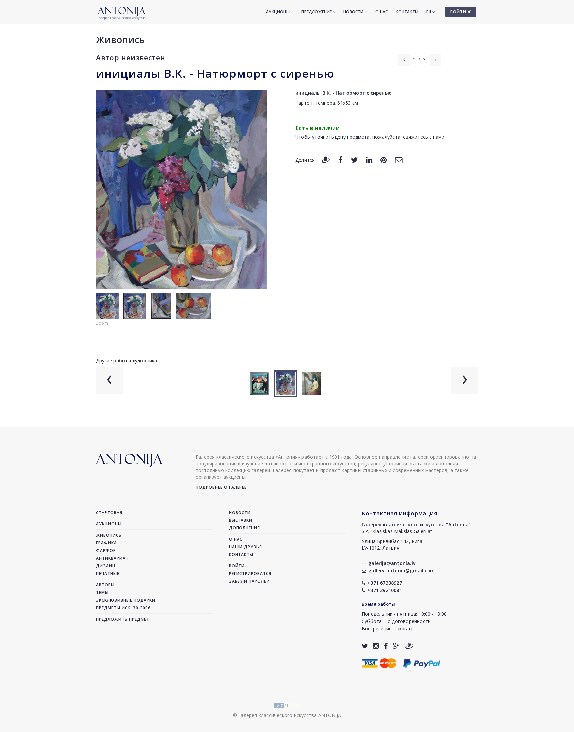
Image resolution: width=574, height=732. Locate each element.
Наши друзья (245, 547)
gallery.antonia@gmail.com (401, 570)
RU (429, 12)
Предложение (317, 12)
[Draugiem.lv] (326, 159)
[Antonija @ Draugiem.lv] (409, 645)
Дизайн (105, 566)
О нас (381, 12)
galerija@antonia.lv (391, 563)
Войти (237, 566)
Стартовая (109, 512)
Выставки (240, 520)
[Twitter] (354, 159)
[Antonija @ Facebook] (386, 645)
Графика (106, 543)
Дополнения (244, 528)
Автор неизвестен (130, 57)
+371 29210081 (384, 590)
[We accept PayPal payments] (421, 662)
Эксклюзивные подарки (125, 600)
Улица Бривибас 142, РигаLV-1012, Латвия (392, 544)
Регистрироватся (250, 573)
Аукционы (278, 12)
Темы (102, 592)
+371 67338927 (384, 583)
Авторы (105, 585)
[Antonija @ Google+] (396, 645)
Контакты (407, 12)
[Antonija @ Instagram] (376, 645)
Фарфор (106, 550)
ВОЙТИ (459, 12)
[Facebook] (340, 159)
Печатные (107, 573)
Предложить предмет (122, 619)
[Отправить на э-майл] (398, 159)
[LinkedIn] (369, 159)
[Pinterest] (383, 159)
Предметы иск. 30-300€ (123, 608)
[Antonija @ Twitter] (365, 645)
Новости (354, 12)
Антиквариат (112, 558)
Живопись (120, 39)
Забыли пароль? (249, 581)
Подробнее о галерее (221, 487)
